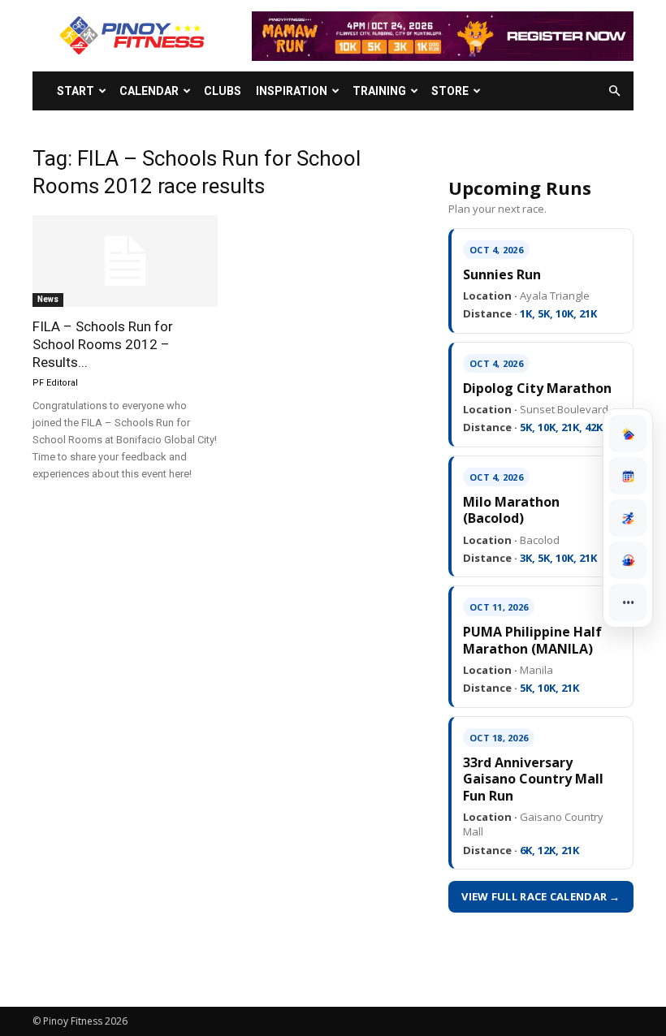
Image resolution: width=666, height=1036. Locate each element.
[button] (614, 91)
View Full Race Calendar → (541, 896)
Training (379, 90)
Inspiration (291, 90)
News (47, 299)
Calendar (149, 90)
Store (450, 90)
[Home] (628, 433)
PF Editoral (55, 383)
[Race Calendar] (628, 475)
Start (75, 90)
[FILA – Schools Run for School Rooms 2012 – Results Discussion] (125, 261)
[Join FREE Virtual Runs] (628, 518)
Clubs (222, 90)
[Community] (628, 560)
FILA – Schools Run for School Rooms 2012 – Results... (102, 344)
